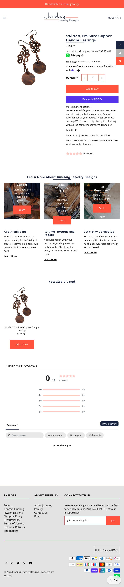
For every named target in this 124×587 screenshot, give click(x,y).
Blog (37, 516)
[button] (62, 389)
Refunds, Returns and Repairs (14, 528)
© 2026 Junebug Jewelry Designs (21, 571)
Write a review (109, 423)
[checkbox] (95, 435)
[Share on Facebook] (120, 45)
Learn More (22, 211)
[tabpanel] (62, 456)
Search (8, 505)
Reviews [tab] (12, 425)
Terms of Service (14, 523)
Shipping (71, 61)
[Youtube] (30, 563)
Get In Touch (102, 210)
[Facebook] (6, 563)
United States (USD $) (106, 550)
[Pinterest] (24, 563)
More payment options (78, 106)
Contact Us (41, 512)
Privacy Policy (12, 520)
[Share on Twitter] (120, 53)
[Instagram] (12, 563)
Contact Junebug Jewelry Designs (14, 510)
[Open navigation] (10, 17)
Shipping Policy (13, 516)
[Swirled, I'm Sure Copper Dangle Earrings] (22, 305)
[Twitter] (18, 563)
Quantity (72, 77)
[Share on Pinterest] (120, 61)
